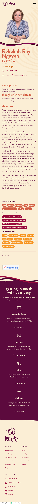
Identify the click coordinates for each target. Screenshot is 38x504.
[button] (34, 3)
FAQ (6, 468)
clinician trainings (9, 461)
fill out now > (19, 327)
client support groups (10, 457)
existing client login (10, 464)
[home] (9, 3)
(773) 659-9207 (19, 355)
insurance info (25, 461)
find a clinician (9, 450)
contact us (24, 468)
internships (24, 454)
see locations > (19, 411)
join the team (25, 457)
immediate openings (10, 454)
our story (24, 450)
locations (24, 464)
